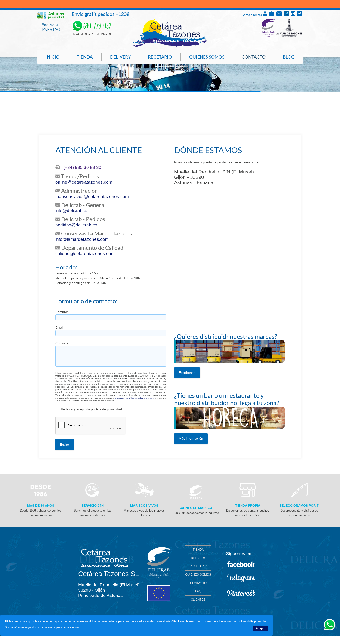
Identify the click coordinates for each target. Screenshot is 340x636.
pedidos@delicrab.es (76, 224)
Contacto (254, 56)
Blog (288, 56)
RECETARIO (198, 566)
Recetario (160, 56)
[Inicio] (170, 46)
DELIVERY (198, 558)
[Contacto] (279, 15)
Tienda (85, 56)
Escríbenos (187, 372)
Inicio (52, 56)
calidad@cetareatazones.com (85, 253)
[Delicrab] (195, 498)
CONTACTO (198, 583)
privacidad (260, 621)
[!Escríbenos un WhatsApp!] (329, 629)
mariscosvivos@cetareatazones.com (92, 196)
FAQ (198, 591)
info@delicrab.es (72, 210)
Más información (191, 438)
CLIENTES (198, 599)
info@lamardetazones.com (82, 239)
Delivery (120, 56)
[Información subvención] (158, 600)
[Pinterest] (300, 15)
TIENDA (198, 549)
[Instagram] (293, 15)
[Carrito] (271, 15)
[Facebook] (286, 15)
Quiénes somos (206, 56)
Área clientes (253, 15)
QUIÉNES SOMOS (198, 574)
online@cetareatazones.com (83, 182)
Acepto (260, 628)
